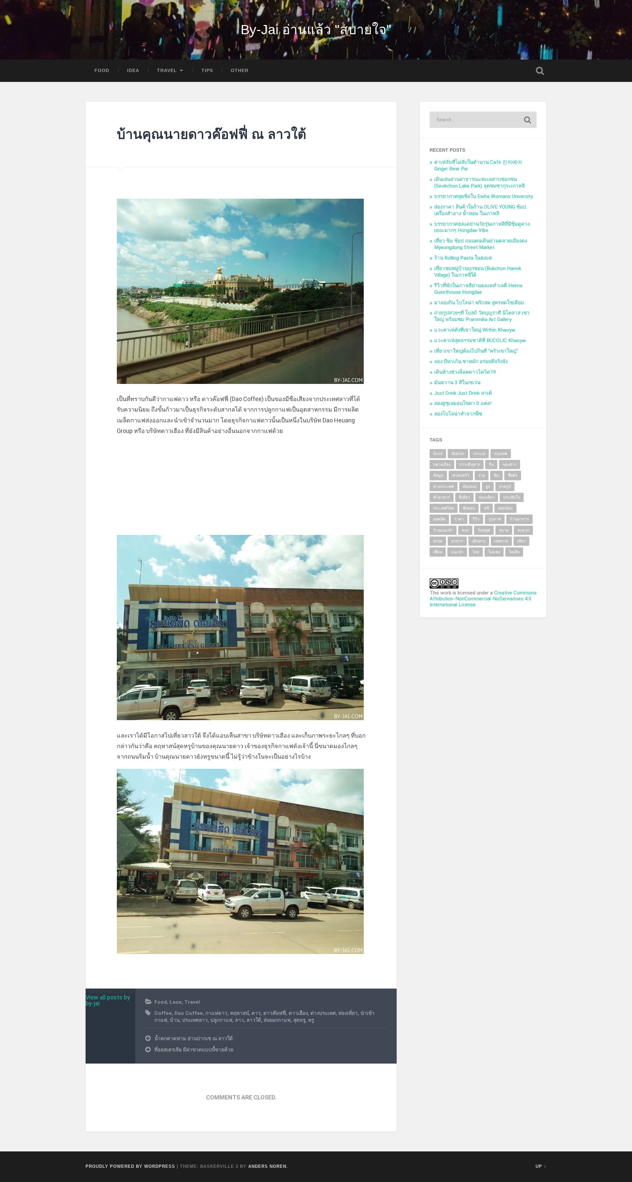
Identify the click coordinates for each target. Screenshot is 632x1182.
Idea (133, 70)
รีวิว (476, 519)
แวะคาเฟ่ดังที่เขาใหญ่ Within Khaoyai (474, 330)
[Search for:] (483, 120)
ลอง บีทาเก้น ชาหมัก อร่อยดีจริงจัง (471, 362)
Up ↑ (541, 1166)
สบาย (504, 530)
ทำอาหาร (441, 497)
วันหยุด (484, 530)
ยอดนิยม (505, 508)
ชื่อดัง (512, 475)
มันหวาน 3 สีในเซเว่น (457, 383)
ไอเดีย (514, 552)
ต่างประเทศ (323, 1013)
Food (101, 70)
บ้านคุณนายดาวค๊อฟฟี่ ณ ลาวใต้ (211, 134)
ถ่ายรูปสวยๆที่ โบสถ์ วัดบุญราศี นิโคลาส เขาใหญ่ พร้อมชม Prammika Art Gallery (482, 316)
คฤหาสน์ (239, 1013)
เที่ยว (521, 541)
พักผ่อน (469, 508)
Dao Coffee (188, 1013)
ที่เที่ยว (464, 497)
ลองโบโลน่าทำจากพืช (458, 414)
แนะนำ (457, 552)
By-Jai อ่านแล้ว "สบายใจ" (316, 29)
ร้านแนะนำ (443, 530)
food (437, 453)
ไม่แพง (494, 552)
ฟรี (486, 508)
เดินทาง (479, 541)
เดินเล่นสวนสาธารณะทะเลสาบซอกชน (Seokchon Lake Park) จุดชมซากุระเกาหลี (479, 182)
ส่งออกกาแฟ (277, 1020)
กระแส (479, 453)
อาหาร (457, 541)
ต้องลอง (470, 486)
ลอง (465, 530)
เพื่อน (437, 552)
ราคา (459, 519)
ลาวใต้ (254, 1020)
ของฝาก (509, 464)
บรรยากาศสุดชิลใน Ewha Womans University (483, 196)
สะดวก (523, 530)
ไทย (475, 552)
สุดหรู (299, 1020)
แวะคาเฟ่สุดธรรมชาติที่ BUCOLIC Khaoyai (480, 340)
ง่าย (481, 475)
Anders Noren (267, 1166)
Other (240, 70)
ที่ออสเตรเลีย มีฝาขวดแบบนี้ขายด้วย (193, 1050)
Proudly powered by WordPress (130, 1166)
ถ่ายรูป (505, 486)
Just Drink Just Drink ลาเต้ (463, 393)
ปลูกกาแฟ (221, 1020)
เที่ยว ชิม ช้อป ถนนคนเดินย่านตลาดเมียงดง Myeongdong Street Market (480, 244)
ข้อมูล (438, 475)
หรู (311, 1020)
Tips (207, 70)
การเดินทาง (470, 464)
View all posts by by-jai (108, 1000)
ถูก (488, 486)
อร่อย (437, 541)
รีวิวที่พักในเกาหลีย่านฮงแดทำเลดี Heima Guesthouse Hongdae (478, 289)
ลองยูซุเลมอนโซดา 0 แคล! (462, 403)
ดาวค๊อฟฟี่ (274, 1013)
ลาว (239, 1020)
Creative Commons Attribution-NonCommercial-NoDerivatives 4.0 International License (483, 599)
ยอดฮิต (439, 519)
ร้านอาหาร (519, 519)
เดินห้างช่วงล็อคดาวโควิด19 (465, 372)
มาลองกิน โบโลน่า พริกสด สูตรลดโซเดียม (479, 303)
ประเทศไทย (443, 508)
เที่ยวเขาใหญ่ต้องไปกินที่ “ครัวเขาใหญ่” (476, 351)
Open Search (539, 71)
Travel (167, 70)
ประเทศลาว (195, 1020)
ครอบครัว (460, 475)
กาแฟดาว (216, 1013)
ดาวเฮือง (298, 1013)
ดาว (256, 1013)
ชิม (496, 475)
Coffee (163, 1013)
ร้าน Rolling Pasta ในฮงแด (463, 258)
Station (457, 453)
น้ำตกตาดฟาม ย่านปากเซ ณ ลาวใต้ (193, 1039)
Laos (176, 1002)
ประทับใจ (511, 497)
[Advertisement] (241, 489)
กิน (491, 464)
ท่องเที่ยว (348, 1013)
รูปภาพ (494, 519)
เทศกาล (501, 541)
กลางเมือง (442, 464)
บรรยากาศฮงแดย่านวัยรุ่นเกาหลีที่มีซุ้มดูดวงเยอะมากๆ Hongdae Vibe (482, 227)
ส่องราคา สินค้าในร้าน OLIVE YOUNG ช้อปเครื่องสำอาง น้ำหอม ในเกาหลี (480, 210)
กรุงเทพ (500, 453)
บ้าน (174, 1020)
